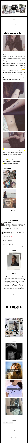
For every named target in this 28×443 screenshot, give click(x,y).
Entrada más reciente (9, 244)
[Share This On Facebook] (11, 210)
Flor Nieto (6, 230)
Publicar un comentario (7, 240)
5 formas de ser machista (14, 388)
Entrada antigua (19, 246)
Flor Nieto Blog (14, 435)
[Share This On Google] (16, 210)
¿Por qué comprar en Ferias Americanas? (14, 408)
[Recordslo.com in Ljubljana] (9, 178)
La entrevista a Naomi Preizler (14, 370)
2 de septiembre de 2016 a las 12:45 (11, 228)
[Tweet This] (13, 210)
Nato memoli (6, 222)
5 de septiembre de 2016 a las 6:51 (10, 238)
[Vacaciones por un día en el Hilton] (9, 207)
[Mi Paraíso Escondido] (9, 197)
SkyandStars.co (14, 437)
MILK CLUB (14, 352)
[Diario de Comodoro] (9, 188)
